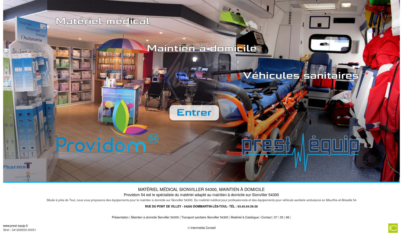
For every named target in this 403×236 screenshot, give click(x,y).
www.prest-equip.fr (15, 225)
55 (281, 217)
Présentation (120, 217)
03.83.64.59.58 (248, 206)
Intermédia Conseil (203, 228)
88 (287, 217)
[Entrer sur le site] (201, 91)
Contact (266, 217)
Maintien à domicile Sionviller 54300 (155, 217)
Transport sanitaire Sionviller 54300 (204, 217)
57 (275, 217)
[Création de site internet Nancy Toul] (351, 229)
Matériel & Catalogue (245, 217)
